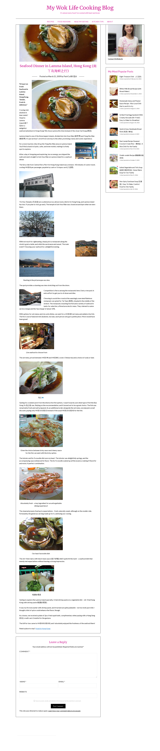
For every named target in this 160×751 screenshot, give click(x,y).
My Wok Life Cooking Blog (80, 7)
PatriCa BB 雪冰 (70, 76)
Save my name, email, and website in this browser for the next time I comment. (58, 701)
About (110, 22)
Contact (20, 738)
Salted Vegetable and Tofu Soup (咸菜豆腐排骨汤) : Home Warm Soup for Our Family (131, 170)
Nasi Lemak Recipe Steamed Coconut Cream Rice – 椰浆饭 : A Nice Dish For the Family (131, 143)
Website (23, 692)
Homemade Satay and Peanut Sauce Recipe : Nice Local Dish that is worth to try (130, 103)
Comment (24, 651)
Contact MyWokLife (115, 59)
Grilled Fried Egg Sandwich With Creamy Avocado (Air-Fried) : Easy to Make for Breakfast (131, 117)
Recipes (50, 22)
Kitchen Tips (98, 22)
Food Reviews (64, 22)
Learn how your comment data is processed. (64, 711)
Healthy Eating (81, 22)
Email (62, 682)
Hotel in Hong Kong (42, 628)
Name (23, 682)
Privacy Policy (22, 733)
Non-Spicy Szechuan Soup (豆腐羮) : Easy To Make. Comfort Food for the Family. (131, 184)
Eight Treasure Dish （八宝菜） (131, 77)
